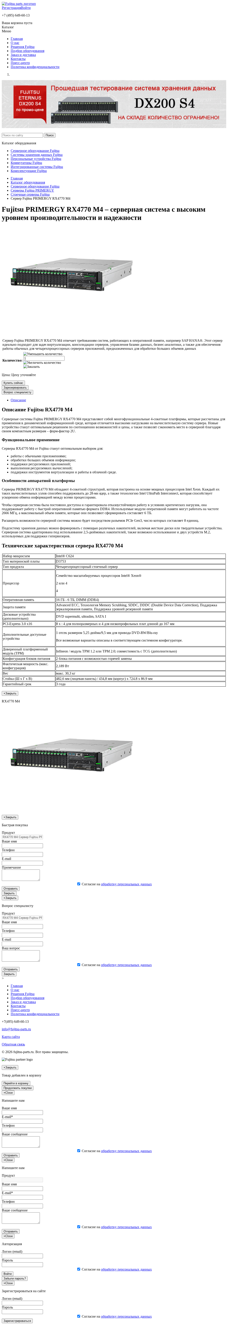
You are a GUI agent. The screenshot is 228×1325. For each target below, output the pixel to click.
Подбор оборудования (27, 51)
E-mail (6, 859)
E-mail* (7, 1117)
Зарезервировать (15, 387)
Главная (17, 39)
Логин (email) (12, 1251)
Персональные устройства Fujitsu (36, 159)
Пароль (7, 1260)
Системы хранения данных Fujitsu (37, 155)
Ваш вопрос (11, 948)
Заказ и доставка (23, 55)
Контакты (18, 59)
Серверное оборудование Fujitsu (35, 151)
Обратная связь (13, 1044)
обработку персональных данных (126, 884)
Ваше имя (9, 841)
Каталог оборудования (28, 182)
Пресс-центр (20, 63)
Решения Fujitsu (23, 47)
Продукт (8, 832)
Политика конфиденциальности (35, 67)
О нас (15, 43)
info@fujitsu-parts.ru (16, 1029)
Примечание (11, 867)
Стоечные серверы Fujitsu (30, 194)
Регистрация (11, 8)
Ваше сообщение (15, 1134)
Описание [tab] (18, 400)
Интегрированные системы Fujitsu (37, 167)
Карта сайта (11, 1037)
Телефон (8, 850)
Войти (26, 8)
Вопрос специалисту (17, 392)
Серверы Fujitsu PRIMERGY (32, 190)
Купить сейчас (13, 383)
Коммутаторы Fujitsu (26, 163)
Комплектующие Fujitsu (29, 171)
